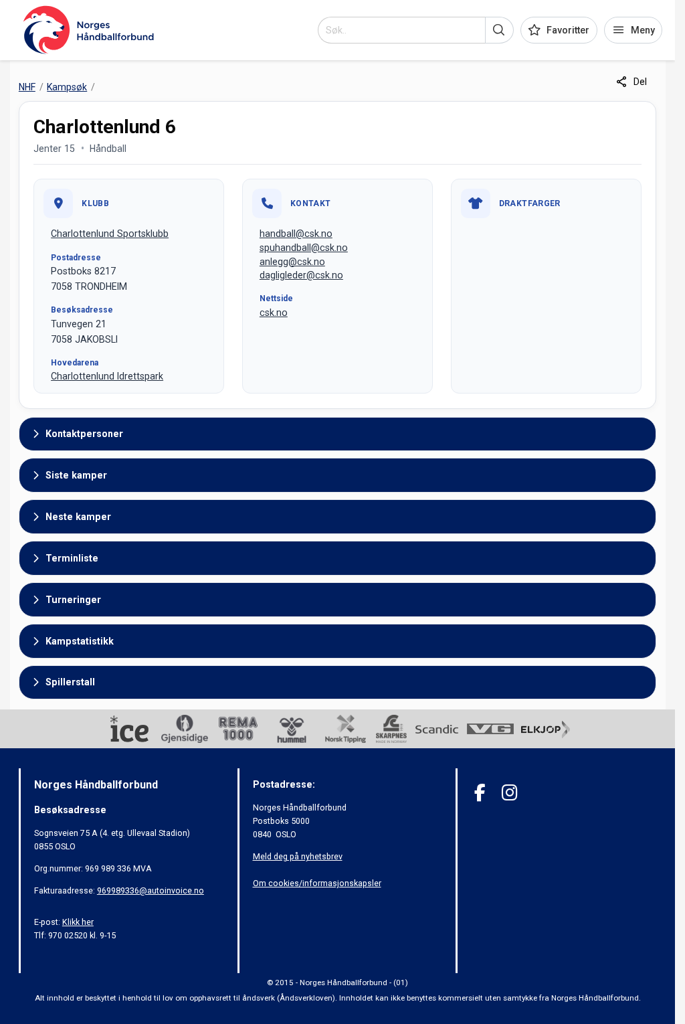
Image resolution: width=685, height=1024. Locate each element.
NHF (27, 87)
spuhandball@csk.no (304, 247)
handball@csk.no (296, 233)
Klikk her (78, 922)
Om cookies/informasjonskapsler (317, 883)
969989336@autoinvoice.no (150, 890)
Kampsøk (67, 87)
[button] (499, 30)
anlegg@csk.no (292, 261)
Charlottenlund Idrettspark (107, 376)
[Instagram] (509, 792)
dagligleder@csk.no (301, 275)
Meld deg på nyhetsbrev (297, 856)
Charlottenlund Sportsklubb (110, 233)
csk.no (274, 312)
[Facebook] (480, 792)
